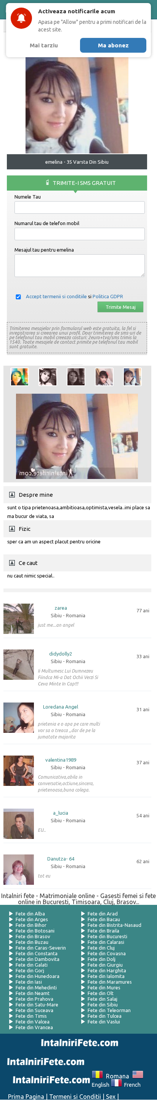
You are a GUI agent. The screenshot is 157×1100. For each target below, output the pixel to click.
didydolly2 (60, 653)
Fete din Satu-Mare (37, 1004)
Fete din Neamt (33, 993)
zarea (60, 608)
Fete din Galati (32, 964)
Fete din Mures (104, 987)
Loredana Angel (60, 706)
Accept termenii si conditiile (56, 296)
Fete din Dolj (101, 959)
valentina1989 (60, 759)
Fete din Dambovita (37, 959)
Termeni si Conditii (75, 1096)
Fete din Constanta (37, 953)
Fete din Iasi (29, 981)
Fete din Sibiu (103, 1004)
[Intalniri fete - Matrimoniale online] (78, 1042)
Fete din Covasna (107, 953)
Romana (116, 1076)
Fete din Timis (31, 1016)
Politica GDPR (108, 296)
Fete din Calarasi (106, 942)
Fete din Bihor (31, 925)
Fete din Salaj (102, 998)
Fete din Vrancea (34, 1027)
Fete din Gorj (30, 970)
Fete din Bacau (104, 919)
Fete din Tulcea (105, 1016)
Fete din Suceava (34, 1010)
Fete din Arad (103, 913)
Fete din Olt (101, 993)
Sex (110, 1096)
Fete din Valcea (33, 1021)
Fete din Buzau (32, 942)
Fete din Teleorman (109, 1010)
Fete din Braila (103, 930)
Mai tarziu (44, 45)
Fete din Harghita (107, 970)
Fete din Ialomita (106, 976)
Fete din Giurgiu (105, 964)
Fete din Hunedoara (37, 976)
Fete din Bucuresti (107, 936)
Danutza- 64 (60, 858)
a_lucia (60, 813)
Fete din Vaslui (104, 1021)
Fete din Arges (32, 919)
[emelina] (19, 377)
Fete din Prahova (34, 998)
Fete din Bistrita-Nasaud (114, 925)
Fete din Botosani (35, 930)
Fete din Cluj (101, 947)
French (131, 1085)
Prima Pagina (26, 1096)
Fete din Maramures (110, 981)
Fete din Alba (30, 913)
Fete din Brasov (33, 936)
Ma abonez (113, 45)
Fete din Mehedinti (36, 987)
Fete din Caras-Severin (41, 947)
